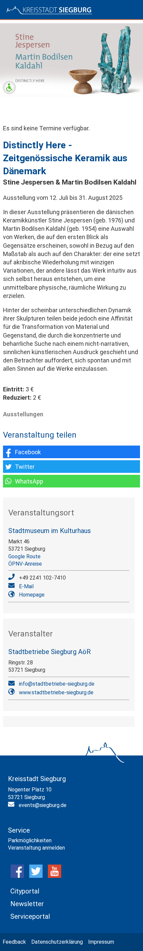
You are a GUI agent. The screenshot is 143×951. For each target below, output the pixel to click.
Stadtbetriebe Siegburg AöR (49, 652)
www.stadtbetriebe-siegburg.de (56, 692)
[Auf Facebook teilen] (71, 452)
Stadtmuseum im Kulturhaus (49, 531)
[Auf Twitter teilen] (71, 466)
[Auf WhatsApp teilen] (71, 481)
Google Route (24, 556)
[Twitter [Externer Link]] (36, 876)
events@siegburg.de (43, 805)
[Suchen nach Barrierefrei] (9, 87)
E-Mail (26, 586)
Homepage (32, 595)
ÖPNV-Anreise (25, 564)
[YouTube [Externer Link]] (54, 876)
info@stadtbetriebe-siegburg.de (56, 684)
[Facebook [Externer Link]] (17, 876)
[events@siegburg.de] (12, 805)
